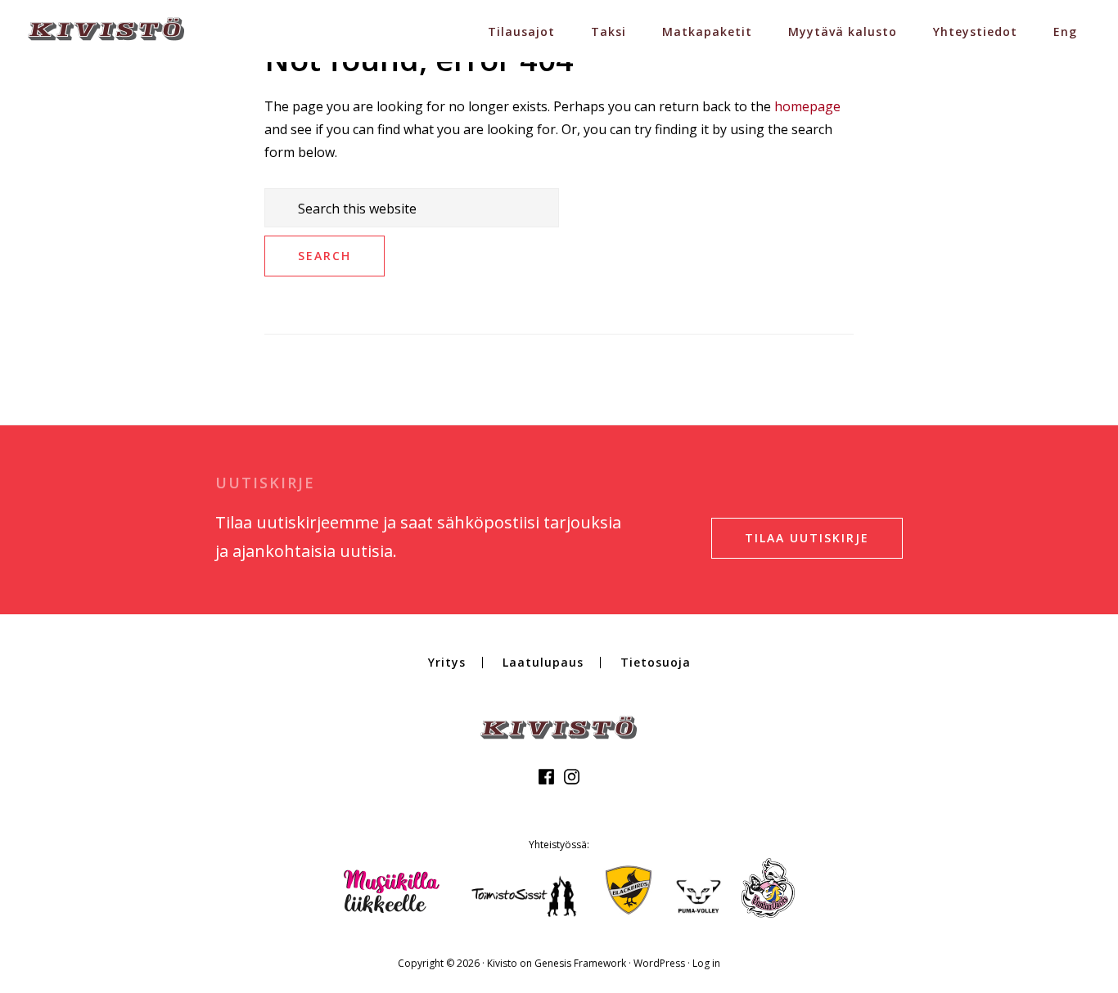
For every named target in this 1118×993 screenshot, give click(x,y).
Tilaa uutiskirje (807, 538)
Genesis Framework (580, 963)
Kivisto (502, 963)
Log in (706, 963)
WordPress (659, 963)
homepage (807, 106)
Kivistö (106, 29)
